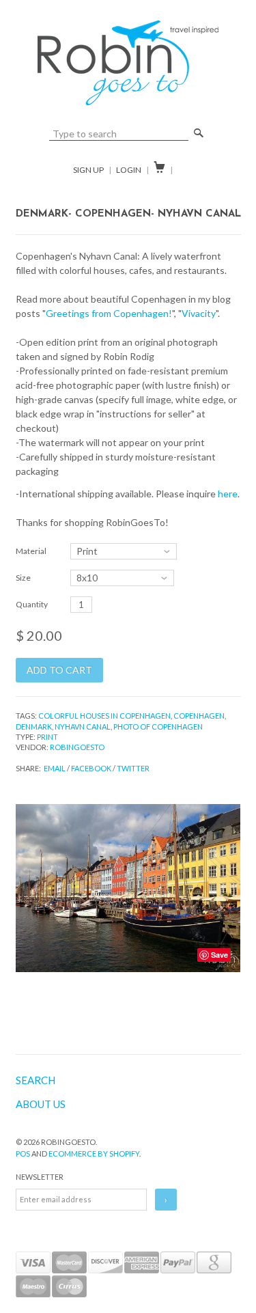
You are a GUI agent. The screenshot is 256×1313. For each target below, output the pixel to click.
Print (47, 736)
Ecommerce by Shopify (93, 1153)
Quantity (32, 604)
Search (35, 1080)
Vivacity (199, 313)
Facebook (91, 768)
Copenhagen (199, 715)
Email (55, 768)
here (228, 493)
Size (23, 577)
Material (31, 551)
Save (219, 955)
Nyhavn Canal (83, 726)
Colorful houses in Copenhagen (104, 715)
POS (23, 1153)
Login (128, 170)
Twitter (133, 768)
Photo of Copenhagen (158, 726)
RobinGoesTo (77, 747)
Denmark (34, 726)
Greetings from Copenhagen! (109, 313)
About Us (41, 1104)
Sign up (88, 170)
